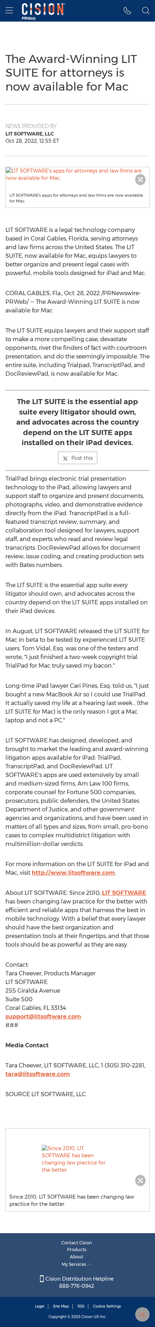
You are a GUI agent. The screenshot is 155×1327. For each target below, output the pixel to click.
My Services (74, 1264)
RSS (81, 1306)
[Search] (146, 11)
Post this (82, 458)
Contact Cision (76, 1242)
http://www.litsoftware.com (73, 872)
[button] (77, 174)
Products (77, 1249)
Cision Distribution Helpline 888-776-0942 (79, 1282)
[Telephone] (127, 11)
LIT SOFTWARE (124, 892)
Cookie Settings (107, 1306)
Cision (87, 1316)
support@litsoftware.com (43, 1016)
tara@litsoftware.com (37, 1074)
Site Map (61, 1306)
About (76, 1256)
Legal (39, 1306)
